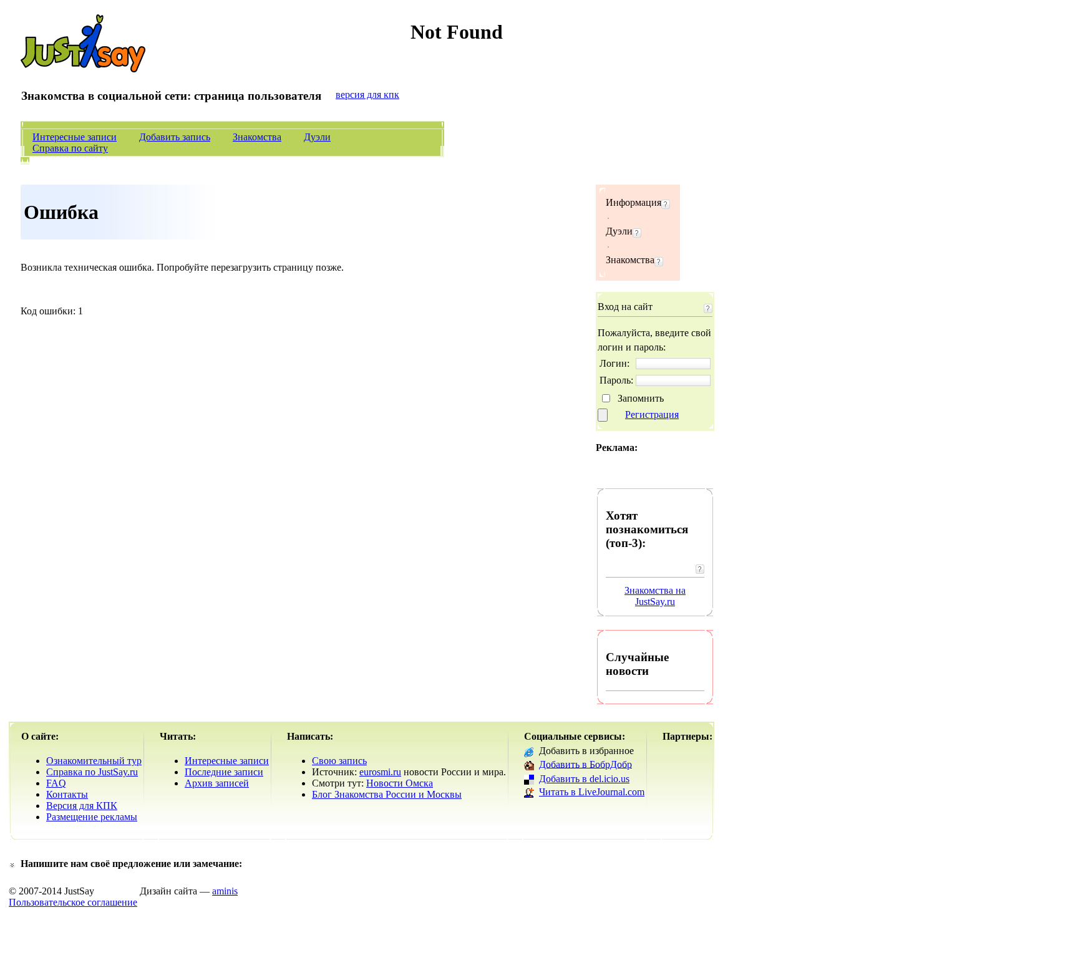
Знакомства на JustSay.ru (655, 596)
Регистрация (652, 414)
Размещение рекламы (91, 816)
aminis (225, 891)
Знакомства (257, 137)
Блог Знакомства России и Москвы (387, 794)
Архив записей (217, 783)
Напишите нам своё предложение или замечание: (131, 863)
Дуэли (317, 137)
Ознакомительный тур (94, 760)
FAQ (56, 783)
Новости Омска (399, 783)
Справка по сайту (70, 148)
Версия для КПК (81, 805)
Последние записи (224, 772)
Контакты (67, 794)
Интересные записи (74, 137)
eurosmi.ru (380, 772)
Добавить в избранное (586, 750)
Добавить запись (174, 137)
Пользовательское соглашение (73, 902)
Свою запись (339, 760)
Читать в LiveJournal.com (591, 792)
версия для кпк (367, 94)
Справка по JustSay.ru (92, 772)
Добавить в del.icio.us (584, 778)
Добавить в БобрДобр (585, 763)
